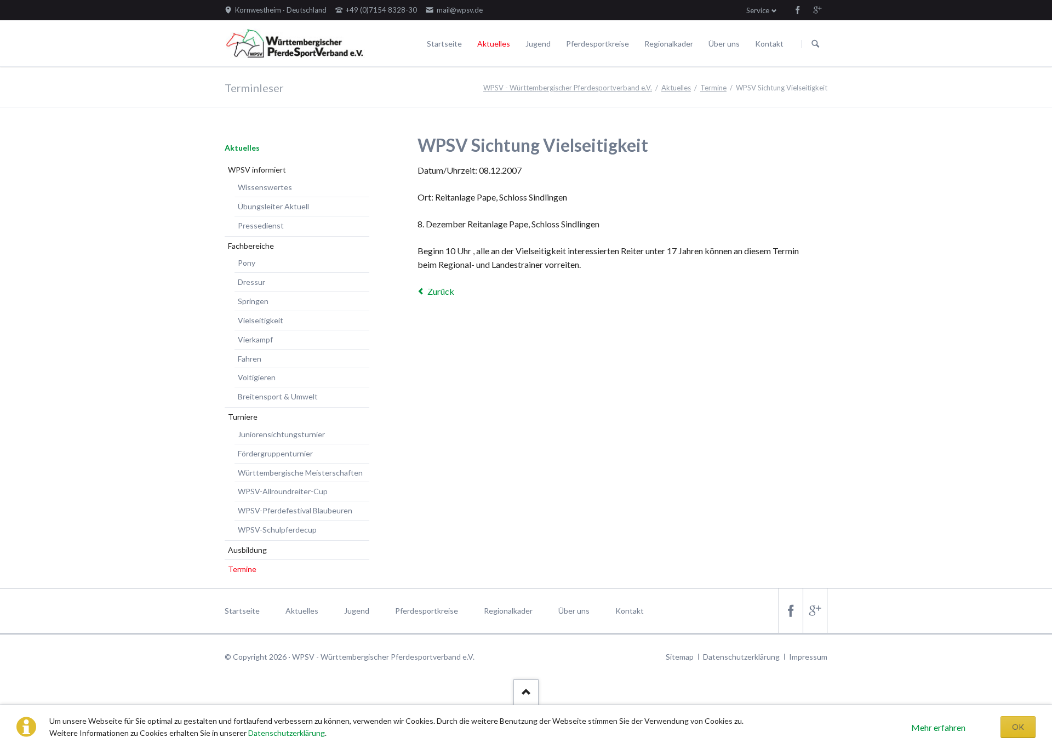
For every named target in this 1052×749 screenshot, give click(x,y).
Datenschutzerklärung (286, 732)
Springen (253, 301)
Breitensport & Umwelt (278, 396)
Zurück (440, 291)
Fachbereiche (251, 245)
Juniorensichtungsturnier (281, 434)
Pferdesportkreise (597, 43)
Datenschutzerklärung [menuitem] (741, 656)
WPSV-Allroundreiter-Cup (283, 491)
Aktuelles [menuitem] (301, 610)
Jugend (538, 43)
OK (1018, 726)
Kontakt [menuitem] (629, 610)
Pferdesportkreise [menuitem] (426, 610)
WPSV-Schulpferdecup (277, 529)
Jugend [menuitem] (356, 610)
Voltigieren (257, 377)
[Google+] (817, 10)
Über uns (724, 43)
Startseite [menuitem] (242, 610)
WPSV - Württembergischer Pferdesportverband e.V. (567, 87)
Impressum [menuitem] (808, 656)
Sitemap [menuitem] (680, 656)
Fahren (249, 358)
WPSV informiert (257, 169)
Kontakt (769, 43)
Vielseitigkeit (260, 320)
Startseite (444, 43)
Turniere (243, 416)
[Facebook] (798, 10)
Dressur (251, 282)
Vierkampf (255, 339)
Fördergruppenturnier (275, 453)
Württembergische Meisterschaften (300, 472)
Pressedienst (261, 225)
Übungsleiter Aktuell (273, 206)
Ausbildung (247, 549)
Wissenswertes (265, 187)
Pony (246, 262)
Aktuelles (493, 43)
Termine (713, 87)
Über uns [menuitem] (574, 610)
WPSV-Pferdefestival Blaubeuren (295, 510)
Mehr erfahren (938, 727)
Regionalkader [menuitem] (508, 610)
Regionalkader (668, 43)
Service (757, 10)
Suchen (815, 44)
